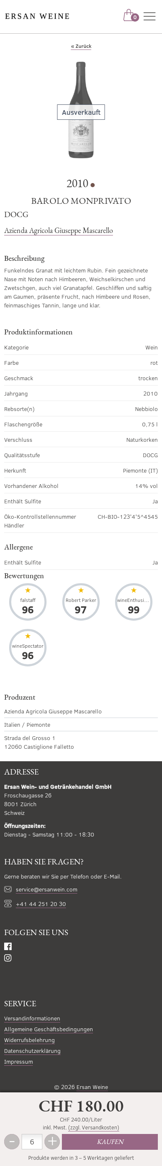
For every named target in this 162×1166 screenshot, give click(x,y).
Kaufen (110, 1141)
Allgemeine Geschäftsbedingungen (48, 1029)
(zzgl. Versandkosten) (93, 1127)
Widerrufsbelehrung (29, 1040)
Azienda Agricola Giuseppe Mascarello (58, 230)
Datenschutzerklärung (32, 1051)
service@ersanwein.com (46, 889)
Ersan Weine (92, 1087)
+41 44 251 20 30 (41, 904)
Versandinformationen (32, 1018)
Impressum (18, 1061)
